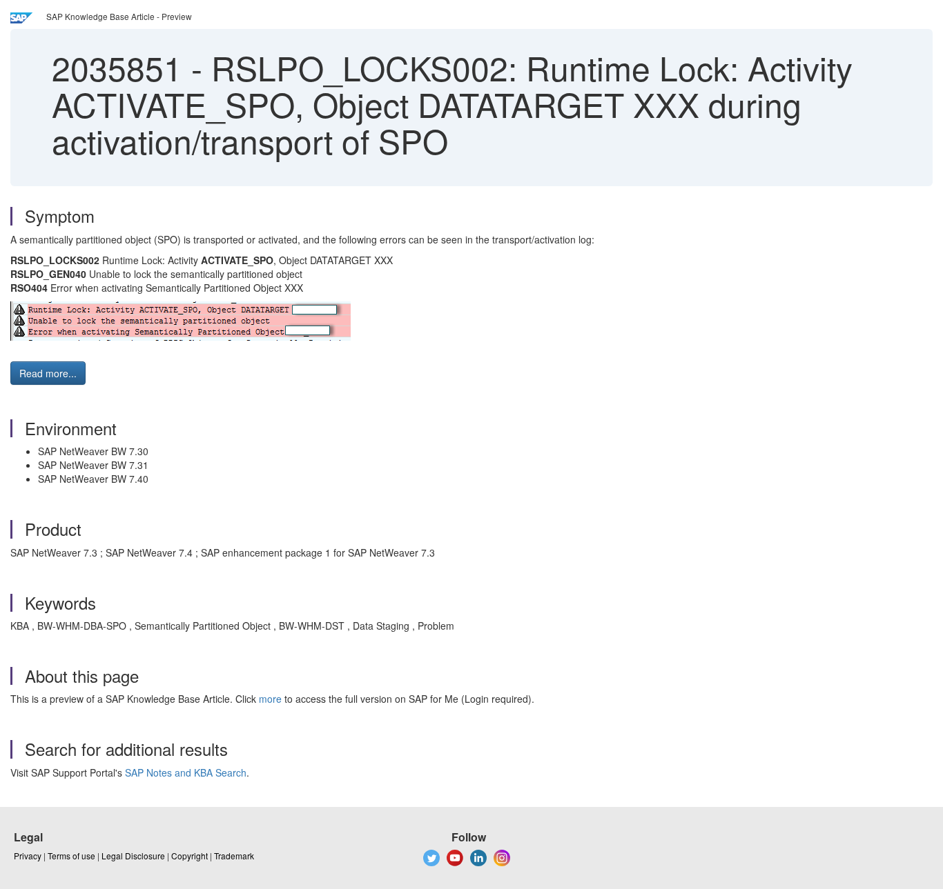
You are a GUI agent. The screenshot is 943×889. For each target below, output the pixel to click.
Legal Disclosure (133, 855)
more (270, 699)
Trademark (234, 855)
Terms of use (71, 855)
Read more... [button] (48, 373)
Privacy (27, 855)
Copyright (189, 855)
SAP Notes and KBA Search (185, 772)
